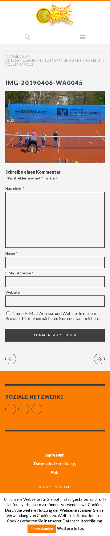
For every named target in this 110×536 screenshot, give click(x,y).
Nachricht (14, 188)
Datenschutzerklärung (54, 463)
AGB (54, 472)
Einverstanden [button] (42, 528)
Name (11, 253)
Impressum (54, 455)
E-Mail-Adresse (19, 273)
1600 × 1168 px (23, 60)
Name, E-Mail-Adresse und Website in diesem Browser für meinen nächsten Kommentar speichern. (52, 316)
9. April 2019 (16, 56)
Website (12, 292)
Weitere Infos (70, 528)
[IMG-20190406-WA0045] (55, 161)
